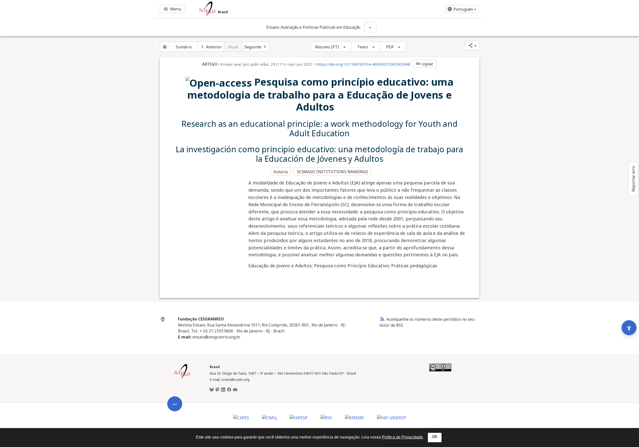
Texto (362, 47)
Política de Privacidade (402, 437)
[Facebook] (229, 390)
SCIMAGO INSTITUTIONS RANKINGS (332, 171)
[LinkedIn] (223, 390)
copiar (425, 64)
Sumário (184, 47)
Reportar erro (633, 179)
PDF (390, 47)
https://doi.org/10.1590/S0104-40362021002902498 (363, 64)
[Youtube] (235, 390)
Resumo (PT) (327, 47)
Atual (233, 47)
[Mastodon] (217, 390)
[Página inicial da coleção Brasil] (182, 378)
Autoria (280, 171)
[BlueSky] (212, 390)
